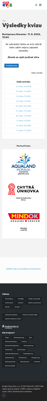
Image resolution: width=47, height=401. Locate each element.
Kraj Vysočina (21, 349)
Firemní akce (9, 303)
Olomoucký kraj (28, 345)
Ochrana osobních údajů (29, 315)
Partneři (20, 303)
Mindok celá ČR (23, 229)
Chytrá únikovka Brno (23, 199)
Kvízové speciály (10, 366)
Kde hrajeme (9, 299)
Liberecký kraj (9, 358)
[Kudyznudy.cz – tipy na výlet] (10, 326)
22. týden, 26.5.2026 (23, 106)
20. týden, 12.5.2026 (23, 116)
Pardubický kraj (28, 354)
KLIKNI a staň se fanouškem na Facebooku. (23, 269)
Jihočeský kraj (24, 362)
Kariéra (7, 307)
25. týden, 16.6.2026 (23, 91)
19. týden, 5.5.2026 (23, 121)
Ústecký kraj (22, 358)
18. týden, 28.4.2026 (23, 125)
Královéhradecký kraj (11, 354)
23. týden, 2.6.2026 (23, 101)
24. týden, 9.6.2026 (23, 96)
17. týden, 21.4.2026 (23, 130)
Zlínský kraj (8, 349)
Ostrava (24, 341)
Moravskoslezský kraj (11, 345)
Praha (7, 337)
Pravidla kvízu (11, 65)
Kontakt (17, 307)
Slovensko (37, 362)
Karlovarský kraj (10, 362)
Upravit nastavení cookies (13, 319)
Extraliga (21, 299)
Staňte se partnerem (34, 303)
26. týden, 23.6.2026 (23, 86)
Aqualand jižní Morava (23, 173)
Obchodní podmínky (11, 315)
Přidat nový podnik (34, 299)
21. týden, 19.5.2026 (23, 111)
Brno (30, 337)
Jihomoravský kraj (11, 341)
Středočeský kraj (19, 337)
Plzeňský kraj (35, 358)
